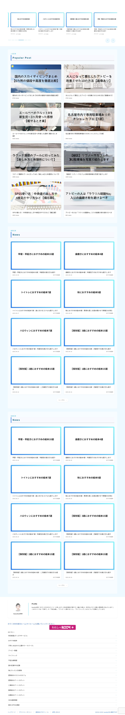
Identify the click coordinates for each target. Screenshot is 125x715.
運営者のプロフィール (42, 712)
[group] (21, 23)
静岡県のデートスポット (16, 690)
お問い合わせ (56, 712)
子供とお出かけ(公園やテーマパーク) (20, 645)
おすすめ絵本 (12, 640)
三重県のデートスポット (16, 685)
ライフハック (12, 655)
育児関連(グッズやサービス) (17, 635)
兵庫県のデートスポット (16, 695)
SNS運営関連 (12, 700)
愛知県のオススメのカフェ (17, 675)
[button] (108, 40)
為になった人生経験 (15, 670)
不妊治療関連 (12, 660)
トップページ (12, 712)
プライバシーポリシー (25, 712)
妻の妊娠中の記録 (14, 665)
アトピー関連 (12, 650)
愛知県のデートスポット (16, 680)
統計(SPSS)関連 (14, 705)
